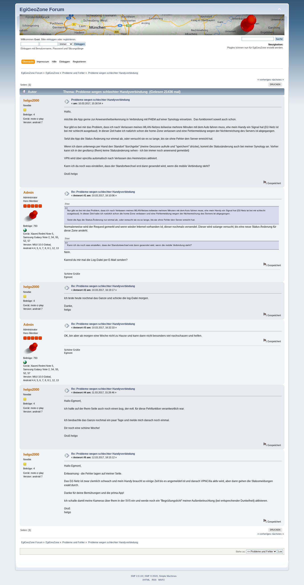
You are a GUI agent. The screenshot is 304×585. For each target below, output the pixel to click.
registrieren (69, 39)
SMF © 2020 (151, 576)
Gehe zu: (240, 551)
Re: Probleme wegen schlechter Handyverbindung (103, 191)
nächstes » (278, 79)
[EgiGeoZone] (25, 231)
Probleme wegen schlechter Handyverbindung (100, 99)
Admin (28, 192)
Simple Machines (167, 576)
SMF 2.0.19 (137, 576)
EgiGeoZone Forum (42, 9)
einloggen (52, 39)
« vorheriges (264, 79)
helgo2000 (31, 100)
